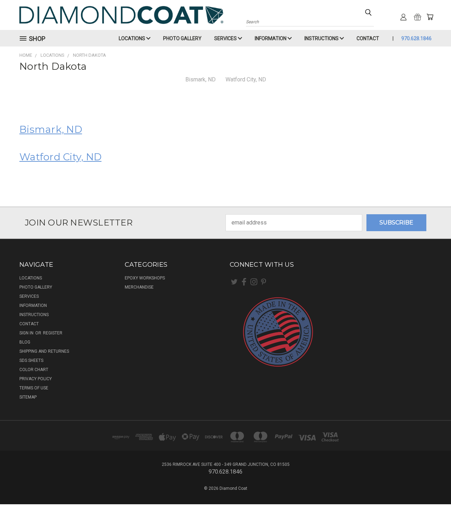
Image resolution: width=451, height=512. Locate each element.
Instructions (322, 38)
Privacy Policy (35, 378)
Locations (132, 38)
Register (52, 333)
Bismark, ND (200, 79)
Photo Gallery (182, 38)
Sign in (27, 333)
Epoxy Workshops (145, 278)
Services (226, 38)
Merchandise (139, 287)
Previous (431, 490)
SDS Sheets (31, 360)
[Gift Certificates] (417, 16)
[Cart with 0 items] (429, 16)
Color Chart (33, 369)
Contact (368, 38)
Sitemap (28, 397)
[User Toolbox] (403, 16)
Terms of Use (33, 387)
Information (271, 38)
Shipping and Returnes (44, 351)
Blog (24, 342)
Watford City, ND (246, 79)
